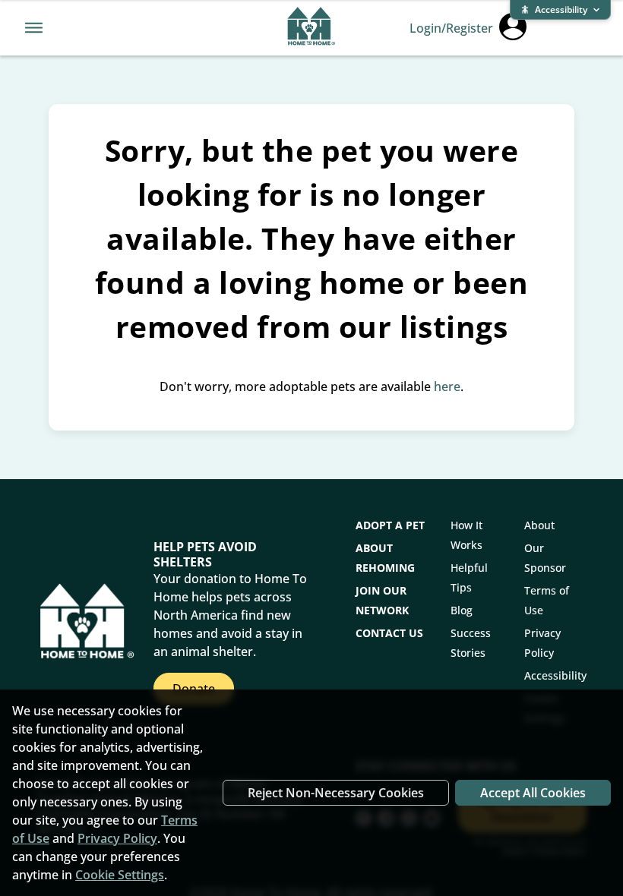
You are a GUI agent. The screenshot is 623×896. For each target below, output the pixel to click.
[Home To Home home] (311, 28)
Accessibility (555, 675)
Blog (462, 610)
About (539, 525)
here (447, 386)
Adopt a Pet (390, 525)
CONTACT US (389, 633)
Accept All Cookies (533, 792)
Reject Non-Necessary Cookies (336, 792)
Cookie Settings (119, 874)
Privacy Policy (117, 838)
